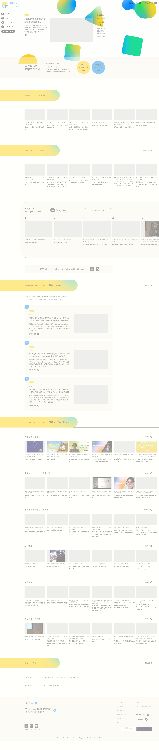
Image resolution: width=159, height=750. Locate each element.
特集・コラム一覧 (121, 714)
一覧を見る (146, 150)
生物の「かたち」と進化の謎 (37, 473)
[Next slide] (109, 29)
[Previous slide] (20, 29)
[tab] (99, 44)
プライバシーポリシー (37, 730)
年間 (64, 210)
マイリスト (119, 722)
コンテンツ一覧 (121, 711)
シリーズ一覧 (120, 707)
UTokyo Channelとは (122, 703)
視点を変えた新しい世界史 (36, 509)
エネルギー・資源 (32, 618)
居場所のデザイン (32, 436)
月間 (58, 210)
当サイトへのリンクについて (143, 707)
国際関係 (28, 582)
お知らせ (119, 718)
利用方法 (138, 703)
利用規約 (27, 730)
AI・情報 (28, 545)
